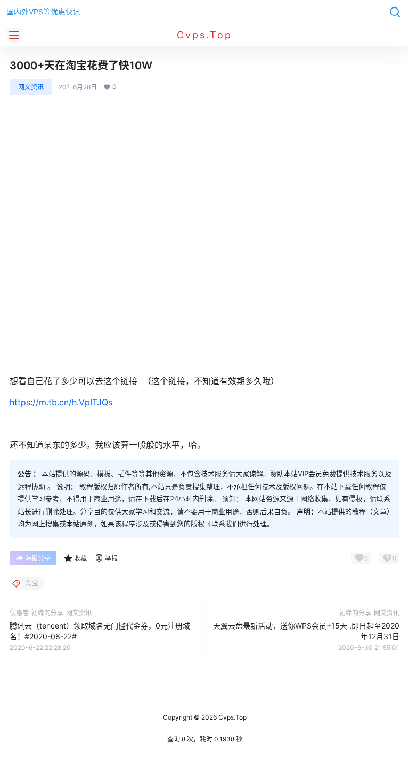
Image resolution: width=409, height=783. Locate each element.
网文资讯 (31, 87)
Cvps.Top (232, 717)
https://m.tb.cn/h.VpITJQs (61, 402)
